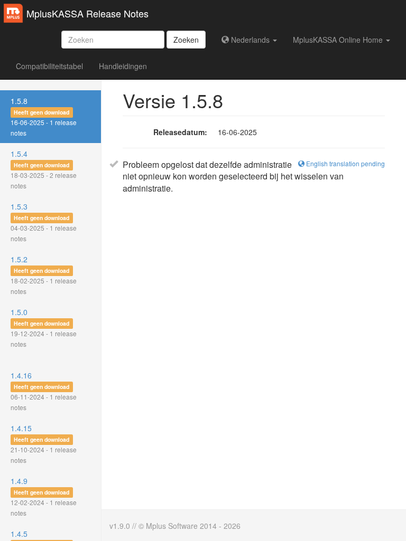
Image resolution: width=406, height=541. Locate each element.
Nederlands (250, 39)
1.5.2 (44, 275)
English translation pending (344, 163)
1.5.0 (44, 327)
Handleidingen (123, 66)
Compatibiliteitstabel (49, 66)
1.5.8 (44, 116)
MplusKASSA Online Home (339, 39)
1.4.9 (44, 496)
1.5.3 (44, 222)
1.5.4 (44, 169)
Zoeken (186, 39)
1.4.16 (44, 391)
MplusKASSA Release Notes (87, 13)
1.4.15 (44, 443)
